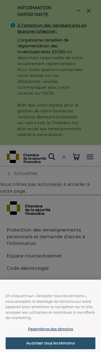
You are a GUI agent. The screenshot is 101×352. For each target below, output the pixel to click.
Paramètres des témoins (50, 329)
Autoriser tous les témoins (50, 343)
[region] (50, 316)
